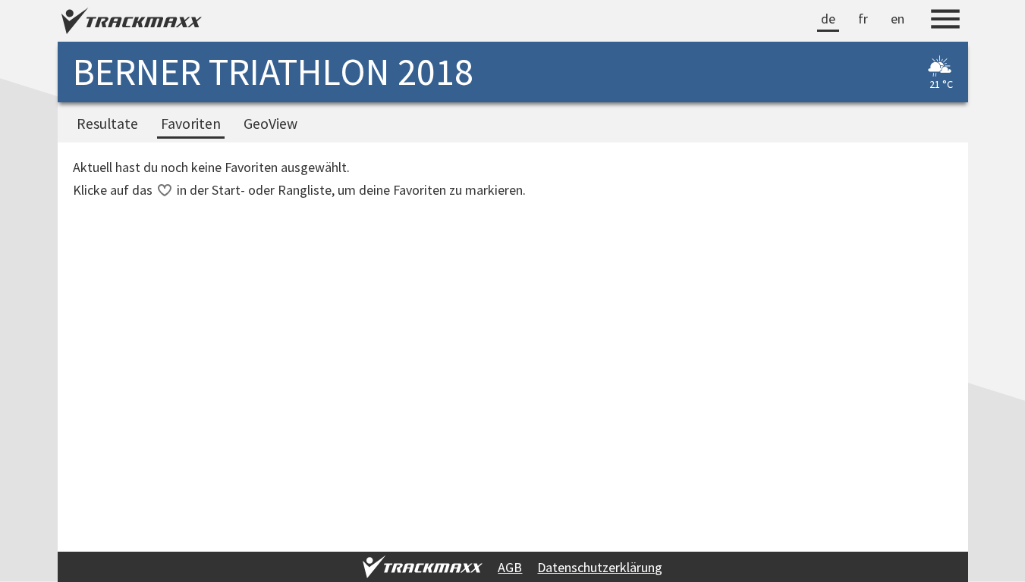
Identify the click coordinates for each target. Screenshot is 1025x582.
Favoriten (191, 123)
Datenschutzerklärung (599, 567)
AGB (510, 567)
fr (863, 18)
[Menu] (945, 21)
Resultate (107, 123)
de (828, 18)
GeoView (270, 123)
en (897, 18)
